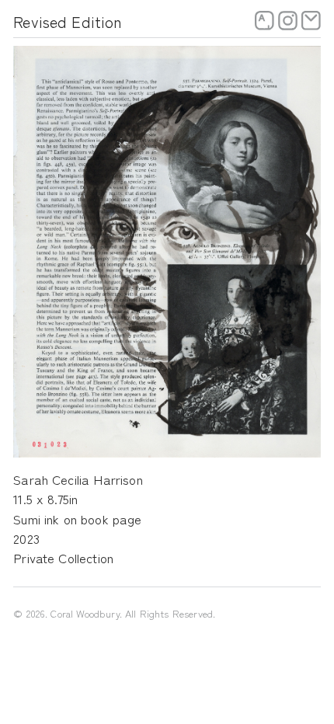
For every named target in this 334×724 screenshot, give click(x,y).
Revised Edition (67, 21)
